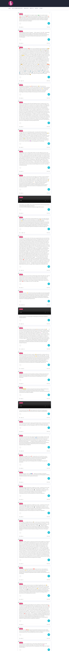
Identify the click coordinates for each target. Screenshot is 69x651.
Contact (36, 8)
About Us (31, 8)
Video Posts (26, 8)
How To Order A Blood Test (17, 8)
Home (9, 8)
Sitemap (41, 8)
